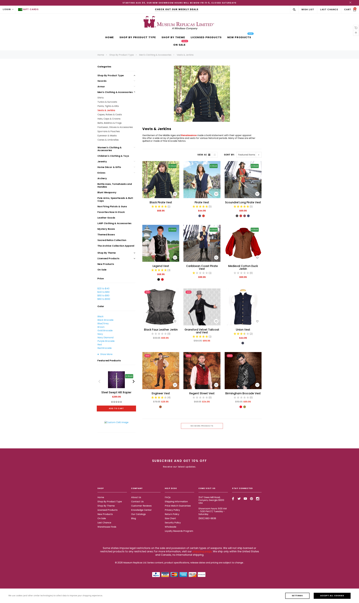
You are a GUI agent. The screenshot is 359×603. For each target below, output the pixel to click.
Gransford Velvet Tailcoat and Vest (202, 331)
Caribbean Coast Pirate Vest (202, 267)
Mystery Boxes (106, 229)
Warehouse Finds (106, 526)
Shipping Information (176, 501)
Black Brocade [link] (105, 320)
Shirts (100, 97)
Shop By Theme (106, 252)
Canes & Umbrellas (108, 139)
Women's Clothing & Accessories (109, 149)
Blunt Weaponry (106, 192)
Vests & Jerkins (185, 54)
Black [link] (100, 316)
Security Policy (173, 522)
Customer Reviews (141, 505)
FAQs (168, 497)
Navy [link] (100, 334)
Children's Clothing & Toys (113, 156)
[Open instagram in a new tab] (257, 498)
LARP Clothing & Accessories (114, 223)
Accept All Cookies (332, 595)
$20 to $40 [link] (103, 288)
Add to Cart (116, 408)
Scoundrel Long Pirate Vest (243, 202)
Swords (101, 81)
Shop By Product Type (121, 54)
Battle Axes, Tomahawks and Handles (114, 185)
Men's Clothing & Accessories (155, 54)
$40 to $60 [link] (103, 292)
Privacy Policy (172, 510)
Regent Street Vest (202, 393)
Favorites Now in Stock (111, 212)
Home (100, 54)
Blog (133, 518)
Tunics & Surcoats (107, 101)
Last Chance (104, 522)
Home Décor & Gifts (109, 167)
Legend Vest (161, 266)
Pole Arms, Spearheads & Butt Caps (115, 199)
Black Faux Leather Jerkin (161, 330)
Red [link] (99, 344)
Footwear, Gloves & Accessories (115, 127)
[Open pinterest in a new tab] (251, 498)
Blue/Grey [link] (103, 323)
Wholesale (170, 526)
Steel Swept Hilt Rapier (116, 392)
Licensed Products (108, 258)
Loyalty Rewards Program (179, 531)
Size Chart (170, 518)
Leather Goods (106, 217)
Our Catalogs (138, 514)
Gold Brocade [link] (105, 330)
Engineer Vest (161, 393)
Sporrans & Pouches (108, 131)
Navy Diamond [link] (105, 337)
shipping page (202, 551)
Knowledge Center (141, 510)
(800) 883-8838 (207, 518)
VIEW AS (201, 154)
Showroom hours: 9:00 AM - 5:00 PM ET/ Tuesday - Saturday (212, 511)
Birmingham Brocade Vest (243, 393)
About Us (136, 497)
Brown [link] (100, 327)
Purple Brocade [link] (106, 341)
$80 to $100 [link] (103, 299)
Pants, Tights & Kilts (108, 106)
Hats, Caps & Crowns (108, 118)
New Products (105, 264)
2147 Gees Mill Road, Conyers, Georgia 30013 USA (211, 500)
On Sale (101, 269)
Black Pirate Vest (161, 202)
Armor (101, 86)
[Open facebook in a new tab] (233, 498)
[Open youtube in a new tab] (245, 498)
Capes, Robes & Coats (109, 114)
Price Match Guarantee (178, 505)
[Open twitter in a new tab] (239, 498)
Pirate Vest (202, 202)
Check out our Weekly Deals (176, 9)
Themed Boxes (106, 234)
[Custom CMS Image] (116, 422)
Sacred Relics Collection (111, 240)
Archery (102, 178)
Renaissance (189, 135)
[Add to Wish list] (175, 194)
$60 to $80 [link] (103, 295)
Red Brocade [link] (104, 348)
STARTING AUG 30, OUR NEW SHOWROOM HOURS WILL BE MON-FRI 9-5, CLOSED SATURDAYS (179, 2)
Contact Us (137, 501)
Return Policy (172, 514)
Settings (297, 595)
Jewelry (102, 161)
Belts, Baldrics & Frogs (109, 123)
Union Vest (243, 330)
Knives (101, 172)
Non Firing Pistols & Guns (112, 206)
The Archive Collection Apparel (115, 245)
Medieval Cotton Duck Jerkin (243, 267)
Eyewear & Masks (107, 135)
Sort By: (229, 154)
